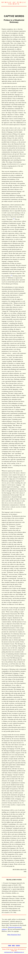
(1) (14, 218)
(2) (11, 275)
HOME (9, 945)
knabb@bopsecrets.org (19, 952)
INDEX (13, 945)
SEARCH (18, 945)
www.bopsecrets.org (8, 952)
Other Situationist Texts (14, 934)
